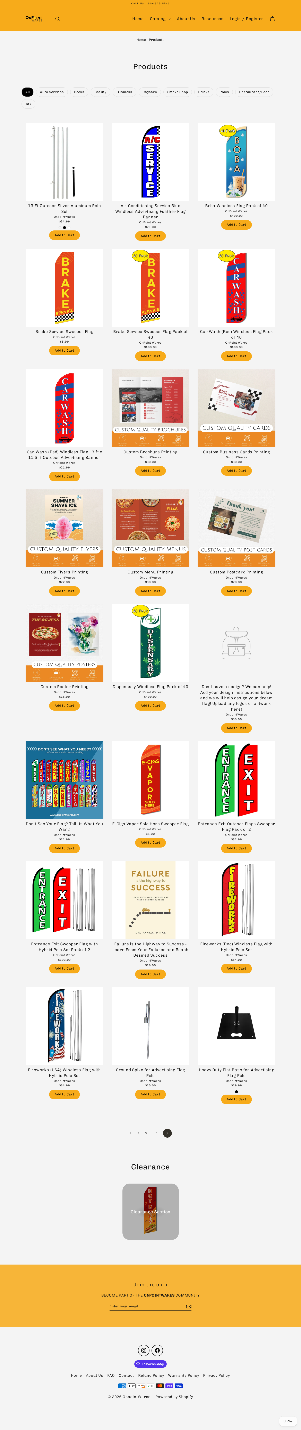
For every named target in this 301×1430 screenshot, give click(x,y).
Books (79, 92)
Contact (126, 1375)
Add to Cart (64, 235)
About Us (186, 18)
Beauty (100, 92)
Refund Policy (151, 1375)
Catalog (158, 18)
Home (138, 18)
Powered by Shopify (174, 1397)
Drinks (204, 92)
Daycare (150, 92)
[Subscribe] (188, 1306)
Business (124, 92)
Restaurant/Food (254, 92)
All (27, 92)
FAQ (111, 1375)
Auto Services (52, 92)
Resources (212, 18)
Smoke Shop (177, 92)
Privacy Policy (216, 1375)
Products (156, 40)
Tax (28, 104)
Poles (224, 92)
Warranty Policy (183, 1375)
